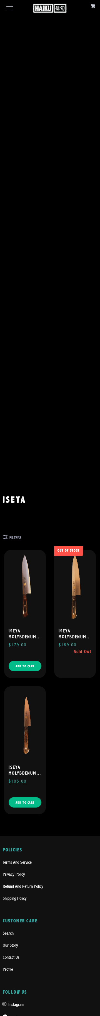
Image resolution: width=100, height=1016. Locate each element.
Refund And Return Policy (23, 886)
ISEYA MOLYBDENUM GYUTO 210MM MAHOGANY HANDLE (74, 634)
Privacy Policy (14, 874)
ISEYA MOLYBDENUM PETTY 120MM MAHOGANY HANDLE (23, 770)
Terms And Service (17, 862)
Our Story (10, 945)
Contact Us (11, 957)
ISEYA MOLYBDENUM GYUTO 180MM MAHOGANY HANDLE (24, 634)
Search (8, 933)
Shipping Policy (15, 898)
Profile (8, 969)
